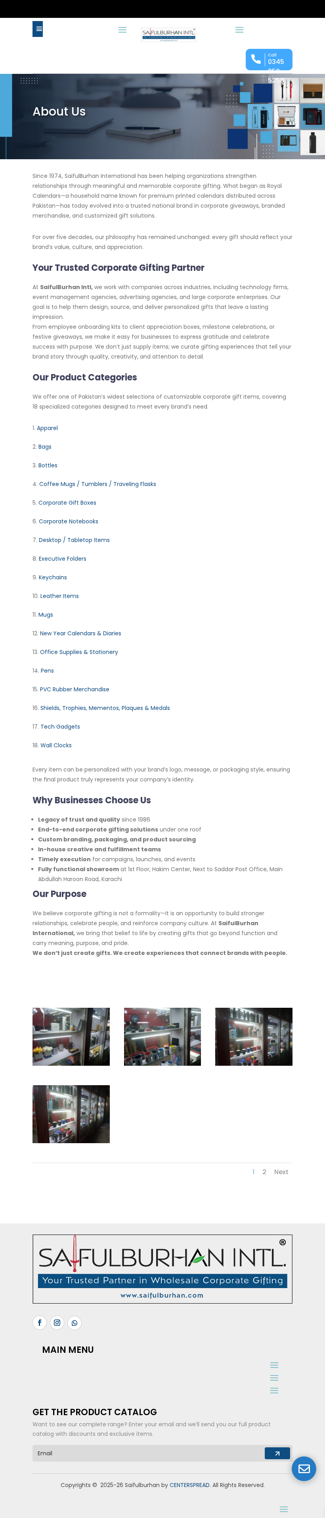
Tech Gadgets (60, 727)
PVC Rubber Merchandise (74, 689)
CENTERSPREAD (190, 1485)
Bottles (47, 465)
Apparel (47, 428)
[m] (37, 29)
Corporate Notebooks (68, 521)
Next (281, 1172)
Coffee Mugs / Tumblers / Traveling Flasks (97, 484)
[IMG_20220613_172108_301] (71, 1141)
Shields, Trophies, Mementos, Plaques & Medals (105, 708)
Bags (45, 447)
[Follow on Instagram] (57, 1322)
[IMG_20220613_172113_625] (162, 1064)
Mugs (45, 615)
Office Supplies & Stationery (79, 652)
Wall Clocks (56, 745)
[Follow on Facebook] (39, 1322)
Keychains (53, 577)
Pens (47, 671)
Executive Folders (62, 559)
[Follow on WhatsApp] (74, 1323)
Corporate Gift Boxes (67, 503)
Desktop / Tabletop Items (74, 540)
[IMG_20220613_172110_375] (253, 1064)
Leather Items (59, 596)
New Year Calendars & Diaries (80, 633)
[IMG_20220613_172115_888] (71, 1064)
